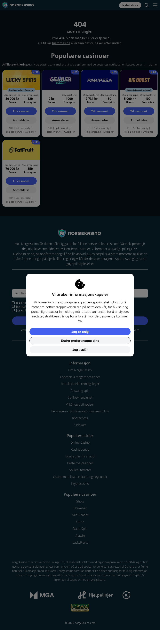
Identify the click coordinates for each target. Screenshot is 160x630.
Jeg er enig (80, 332)
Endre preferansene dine (80, 341)
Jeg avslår (80, 350)
